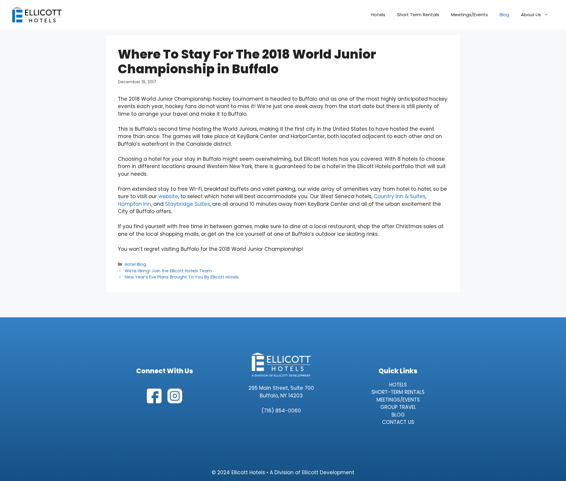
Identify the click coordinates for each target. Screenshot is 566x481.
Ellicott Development (328, 472)
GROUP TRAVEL (398, 407)
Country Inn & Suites (399, 196)
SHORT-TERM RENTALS (397, 392)
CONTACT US (398, 422)
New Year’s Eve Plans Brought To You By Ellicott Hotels (182, 277)
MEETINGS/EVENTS (398, 399)
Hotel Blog (135, 264)
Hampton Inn (134, 204)
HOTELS (398, 384)
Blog (504, 14)
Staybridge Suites (187, 204)
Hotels (378, 14)
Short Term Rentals (418, 14)
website (168, 196)
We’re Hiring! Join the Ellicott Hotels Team (168, 271)
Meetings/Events (469, 14)
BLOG (398, 414)
